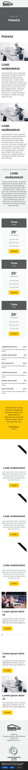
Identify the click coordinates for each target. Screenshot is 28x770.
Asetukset (19, 767)
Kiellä (12, 767)
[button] (24, 4)
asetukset (19, 764)
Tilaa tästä (14, 251)
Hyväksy (5, 767)
